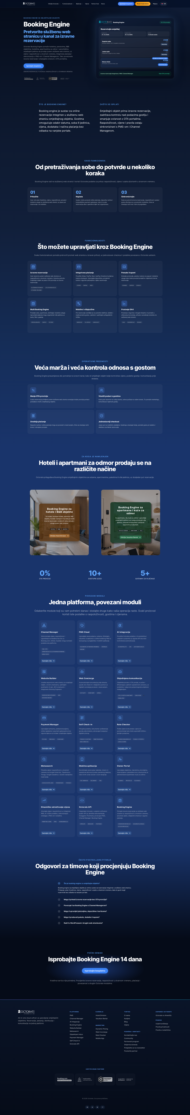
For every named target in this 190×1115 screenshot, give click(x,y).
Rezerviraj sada (163, 64)
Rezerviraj (164, 44)
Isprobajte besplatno (126, 4)
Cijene (87, 4)
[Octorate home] (29, 3)
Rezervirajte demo (143, 4)
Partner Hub (95, 4)
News (103, 4)
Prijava (155, 4)
